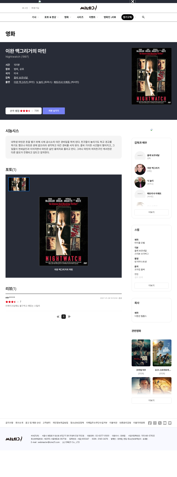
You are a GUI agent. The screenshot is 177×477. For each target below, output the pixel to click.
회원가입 (35, 8)
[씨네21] (88, 8)
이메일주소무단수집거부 (96, 422)
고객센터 (46, 422)
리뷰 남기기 (54, 110)
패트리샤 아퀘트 (62, 82)
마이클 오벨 (140, 243)
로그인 (25, 8)
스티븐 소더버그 (142, 253)
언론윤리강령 (125, 422)
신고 (120, 298)
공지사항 (9, 422)
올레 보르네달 (21, 77)
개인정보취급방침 (60, 422)
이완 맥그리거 (21, 82)
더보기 (151, 212)
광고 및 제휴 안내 (33, 422)
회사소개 (19, 422)
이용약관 (113, 422)
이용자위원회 (139, 422)
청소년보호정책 (77, 422)
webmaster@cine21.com (49, 442)
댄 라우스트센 (141, 261)
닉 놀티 (40, 82)
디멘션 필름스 (141, 316)
